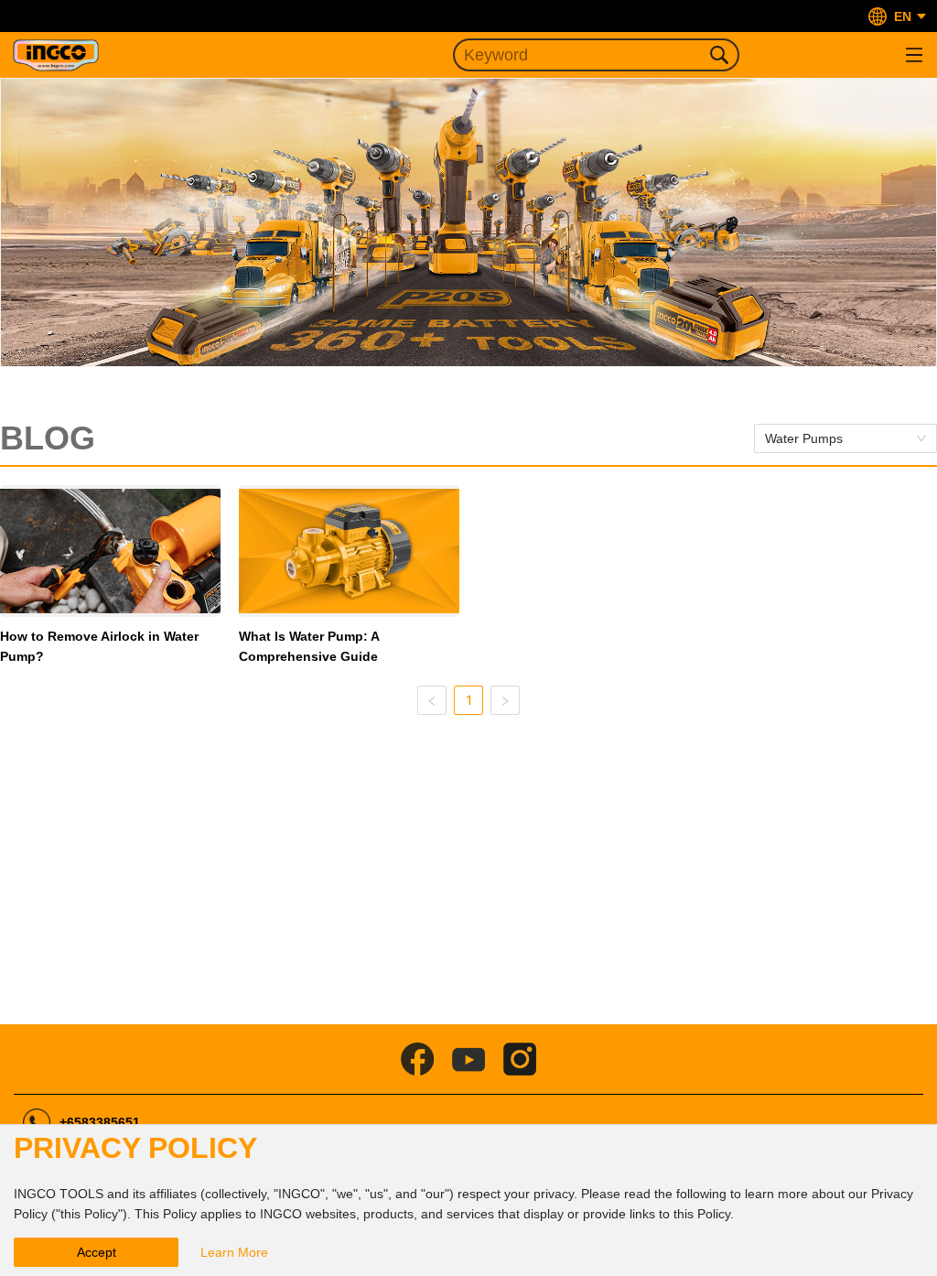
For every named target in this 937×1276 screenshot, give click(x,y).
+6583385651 (99, 1122)
